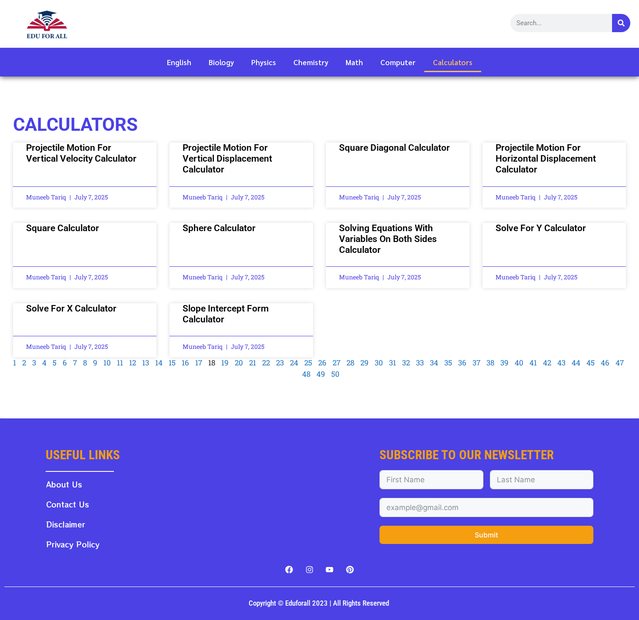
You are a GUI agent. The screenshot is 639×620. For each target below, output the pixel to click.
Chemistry (310, 62)
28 (350, 363)
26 (322, 363)
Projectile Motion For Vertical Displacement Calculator (227, 159)
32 (406, 363)
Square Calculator (62, 228)
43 (561, 363)
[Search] (621, 23)
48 (306, 374)
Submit (486, 534)
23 (280, 363)
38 (490, 363)
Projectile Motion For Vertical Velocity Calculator (81, 153)
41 (533, 363)
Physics (263, 62)
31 (392, 363)
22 (266, 363)
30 (379, 363)
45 (590, 363)
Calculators (453, 62)
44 (576, 363)
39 (504, 363)
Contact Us (67, 504)
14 (159, 363)
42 (547, 363)
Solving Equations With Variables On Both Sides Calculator (388, 239)
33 (420, 363)
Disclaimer (65, 524)
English (179, 62)
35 (448, 363)
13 (145, 363)
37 (476, 363)
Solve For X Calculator (71, 308)
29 (364, 363)
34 (434, 363)
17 (198, 363)
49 (320, 374)
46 (605, 363)
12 (132, 363)
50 (335, 374)
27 (336, 363)
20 (239, 363)
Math (354, 62)
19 (225, 363)
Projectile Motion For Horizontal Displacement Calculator (546, 159)
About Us (64, 484)
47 (620, 363)
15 (172, 363)
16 (185, 363)
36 (462, 363)
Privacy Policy (73, 544)
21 (252, 363)
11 (120, 363)
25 (308, 363)
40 (519, 363)
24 (294, 363)
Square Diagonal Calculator (394, 148)
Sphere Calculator (219, 228)
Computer (398, 62)
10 (107, 363)
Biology (221, 62)
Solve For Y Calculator (541, 228)
